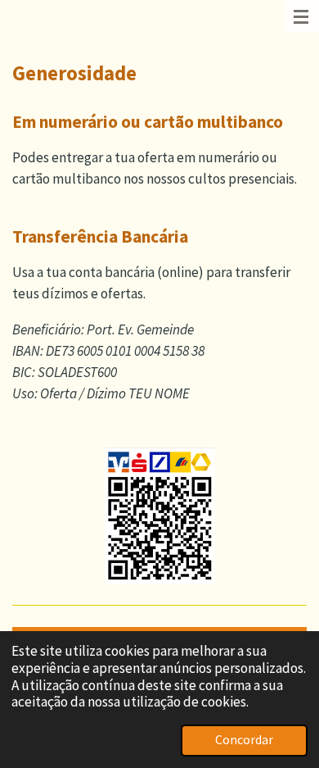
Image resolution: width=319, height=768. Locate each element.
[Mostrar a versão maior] (160, 516)
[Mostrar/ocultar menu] (301, 16)
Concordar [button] (244, 740)
